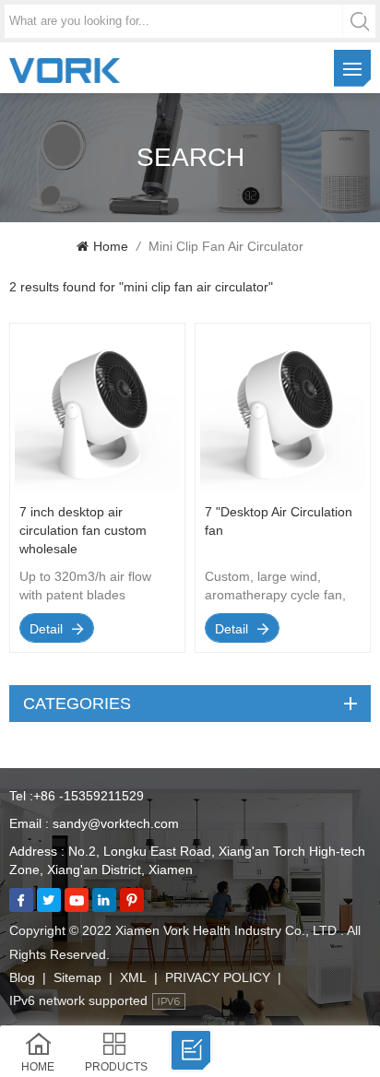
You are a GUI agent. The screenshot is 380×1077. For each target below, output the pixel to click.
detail (46, 628)
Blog (22, 977)
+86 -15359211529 (88, 795)
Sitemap (77, 977)
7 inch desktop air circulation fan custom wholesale (83, 530)
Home (110, 246)
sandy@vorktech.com (116, 823)
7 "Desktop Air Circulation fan (278, 521)
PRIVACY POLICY (217, 977)
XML (133, 977)
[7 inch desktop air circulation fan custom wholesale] (97, 488)
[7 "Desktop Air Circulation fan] (282, 488)
